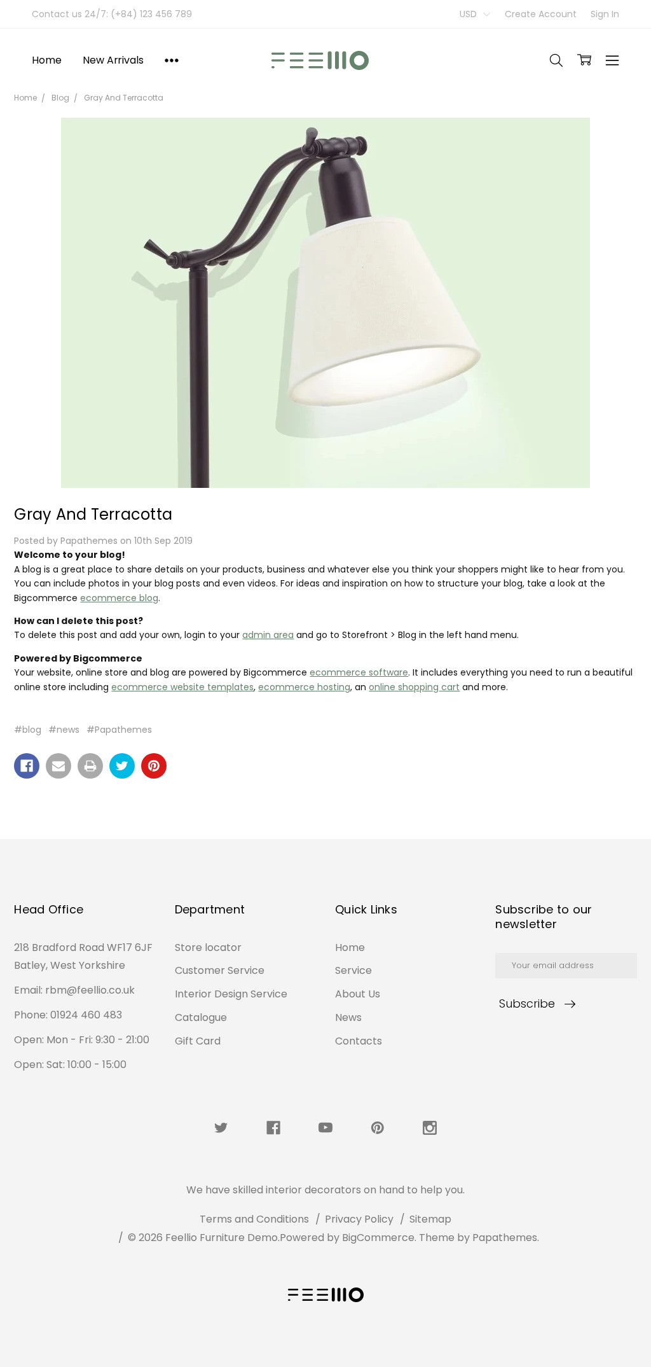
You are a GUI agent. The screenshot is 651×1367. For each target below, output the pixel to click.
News (348, 1017)
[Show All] (171, 60)
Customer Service (219, 970)
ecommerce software (359, 672)
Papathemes (504, 1237)
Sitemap (430, 1219)
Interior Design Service (231, 994)
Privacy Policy (359, 1219)
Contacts (358, 1041)
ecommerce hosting (304, 687)
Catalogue (201, 1017)
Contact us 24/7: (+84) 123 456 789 (112, 14)
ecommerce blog (119, 598)
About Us (357, 994)
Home (46, 60)
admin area (268, 634)
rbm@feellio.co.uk (90, 990)
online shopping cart (414, 687)
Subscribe (527, 1003)
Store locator (208, 947)
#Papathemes (119, 729)
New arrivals (113, 60)
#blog (27, 729)
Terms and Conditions (254, 1219)
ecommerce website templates (182, 687)
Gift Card (198, 1041)
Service (353, 970)
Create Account (541, 14)
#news (63, 729)
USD (469, 14)
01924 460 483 (86, 1015)
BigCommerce (378, 1237)
